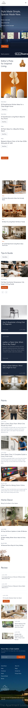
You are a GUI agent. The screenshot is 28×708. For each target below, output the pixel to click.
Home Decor (3, 101)
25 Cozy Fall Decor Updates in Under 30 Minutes (14, 531)
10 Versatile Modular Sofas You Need (12, 598)
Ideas (3, 195)
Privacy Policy (18, 673)
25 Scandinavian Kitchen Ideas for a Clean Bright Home (12, 105)
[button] (2, 292)
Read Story (4, 46)
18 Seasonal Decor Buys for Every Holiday (12, 545)
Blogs (16, 668)
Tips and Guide (4, 676)
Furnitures (3, 671)
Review (2, 678)
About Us (17, 665)
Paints (2, 126)
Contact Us (17, 671)
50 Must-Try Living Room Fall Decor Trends (13, 221)
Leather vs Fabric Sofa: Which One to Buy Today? (13, 343)
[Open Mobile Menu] (25, 2)
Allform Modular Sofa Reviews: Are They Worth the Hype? (20, 625)
